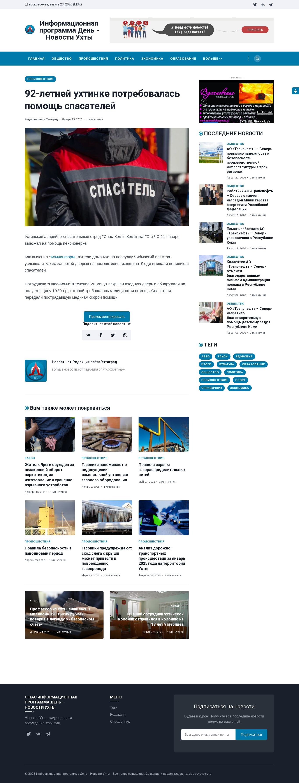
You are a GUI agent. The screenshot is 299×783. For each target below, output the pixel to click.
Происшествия (93, 59)
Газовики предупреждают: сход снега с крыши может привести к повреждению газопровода (107, 558)
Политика (124, 59)
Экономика (152, 59)
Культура (226, 364)
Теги (113, 707)
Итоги (206, 364)
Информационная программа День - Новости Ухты (73, 774)
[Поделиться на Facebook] (101, 335)
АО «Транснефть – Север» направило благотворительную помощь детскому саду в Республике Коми (249, 318)
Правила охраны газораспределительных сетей (162, 469)
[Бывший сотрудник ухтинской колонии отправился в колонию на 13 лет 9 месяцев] (149, 615)
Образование (183, 59)
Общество (62, 59)
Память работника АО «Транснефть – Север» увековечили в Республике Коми (250, 235)
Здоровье (244, 356)
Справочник (211, 388)
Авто (205, 356)
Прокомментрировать (107, 316)
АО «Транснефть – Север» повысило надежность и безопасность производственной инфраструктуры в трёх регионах (249, 160)
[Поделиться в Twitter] (113, 335)
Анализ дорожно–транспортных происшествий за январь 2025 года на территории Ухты (162, 558)
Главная (36, 59)
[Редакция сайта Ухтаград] (36, 380)
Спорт (240, 380)
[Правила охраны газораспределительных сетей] (164, 434)
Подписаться (251, 734)
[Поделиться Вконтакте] (88, 335)
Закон (30, 458)
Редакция (118, 714)
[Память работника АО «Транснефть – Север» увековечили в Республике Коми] (213, 236)
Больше (210, 59)
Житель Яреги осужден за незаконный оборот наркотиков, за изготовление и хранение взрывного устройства (49, 474)
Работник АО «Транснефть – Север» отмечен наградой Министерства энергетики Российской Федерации (250, 200)
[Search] (257, 58)
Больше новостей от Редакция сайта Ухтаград (87, 369)
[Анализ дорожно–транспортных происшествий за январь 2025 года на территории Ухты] (164, 517)
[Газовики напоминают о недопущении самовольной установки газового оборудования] (107, 434)
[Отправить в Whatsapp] (125, 335)
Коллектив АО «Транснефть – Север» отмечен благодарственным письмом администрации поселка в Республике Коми (248, 275)
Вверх (265, 774)
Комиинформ (63, 256)
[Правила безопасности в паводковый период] (50, 517)
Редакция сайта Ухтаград (41, 119)
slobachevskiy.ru (199, 774)
